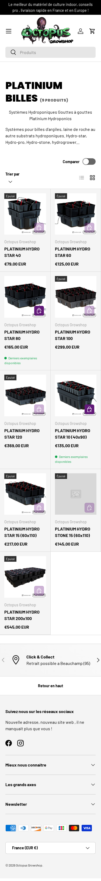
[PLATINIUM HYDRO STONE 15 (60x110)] (76, 494)
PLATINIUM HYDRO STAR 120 (22, 433)
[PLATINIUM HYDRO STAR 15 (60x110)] (25, 494)
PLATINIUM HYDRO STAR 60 (72, 252)
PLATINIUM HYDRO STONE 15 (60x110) (72, 532)
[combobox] (50, 52)
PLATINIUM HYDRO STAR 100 (72, 335)
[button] (92, 31)
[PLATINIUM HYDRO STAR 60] (76, 214)
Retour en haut (50, 685)
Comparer (71, 161)
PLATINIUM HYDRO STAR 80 (22, 335)
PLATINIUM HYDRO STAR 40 (22, 252)
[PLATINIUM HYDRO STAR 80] (25, 297)
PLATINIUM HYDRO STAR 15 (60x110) (22, 532)
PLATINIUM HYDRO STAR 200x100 (22, 615)
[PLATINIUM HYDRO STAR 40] (25, 214)
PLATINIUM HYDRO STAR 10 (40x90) (72, 433)
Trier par (12, 174)
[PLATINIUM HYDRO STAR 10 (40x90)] (76, 395)
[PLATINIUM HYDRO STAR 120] (25, 395)
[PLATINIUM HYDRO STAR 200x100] (25, 577)
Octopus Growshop (29, 865)
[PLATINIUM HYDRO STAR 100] (76, 297)
